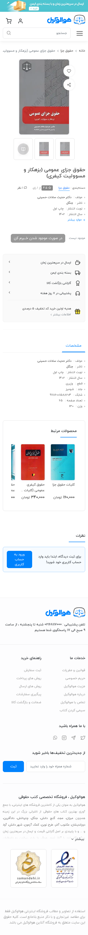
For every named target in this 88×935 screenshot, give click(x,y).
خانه (82, 51)
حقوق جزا (67, 51)
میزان (69, 818)
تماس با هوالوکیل (73, 702)
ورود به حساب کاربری (19, 559)
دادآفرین (9, 818)
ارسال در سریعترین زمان (56, 263)
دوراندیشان (78, 825)
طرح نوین (47, 825)
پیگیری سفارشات (28, 694)
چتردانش (22, 818)
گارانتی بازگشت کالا (59, 283)
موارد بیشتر (75, 220)
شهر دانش (16, 825)
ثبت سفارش (32, 670)
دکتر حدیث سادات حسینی (54, 197)
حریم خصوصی (75, 678)
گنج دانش (48, 818)
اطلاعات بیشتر (62, 314)
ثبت (13, 766)
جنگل (69, 203)
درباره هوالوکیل (74, 694)
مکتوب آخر (62, 825)
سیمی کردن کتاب (72, 710)
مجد (60, 818)
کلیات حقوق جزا (64, 484)
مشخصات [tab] (73, 345)
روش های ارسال (30, 686)
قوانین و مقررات (73, 670)
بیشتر (79, 839)
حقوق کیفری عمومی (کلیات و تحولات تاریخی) (33, 487)
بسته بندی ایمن (60, 273)
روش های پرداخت (28, 678)
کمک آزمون (31, 825)
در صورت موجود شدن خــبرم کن (38, 238)
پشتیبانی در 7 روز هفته (55, 293)
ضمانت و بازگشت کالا (26, 702)
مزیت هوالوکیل (74, 686)
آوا (5, 825)
